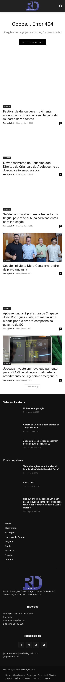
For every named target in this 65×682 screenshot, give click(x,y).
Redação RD (8, 123)
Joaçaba (7, 106)
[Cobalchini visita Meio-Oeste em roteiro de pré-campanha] (32, 247)
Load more (31, 386)
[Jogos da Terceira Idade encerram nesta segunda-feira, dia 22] (12, 446)
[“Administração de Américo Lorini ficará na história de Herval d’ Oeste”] (12, 471)
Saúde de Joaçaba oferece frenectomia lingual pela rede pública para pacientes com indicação (30, 218)
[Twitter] (36, 645)
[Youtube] (44, 645)
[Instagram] (29, 645)
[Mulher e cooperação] (12, 413)
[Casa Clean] (12, 487)
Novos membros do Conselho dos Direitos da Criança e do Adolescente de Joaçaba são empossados (31, 166)
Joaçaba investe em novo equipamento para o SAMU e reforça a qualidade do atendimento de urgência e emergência (30, 372)
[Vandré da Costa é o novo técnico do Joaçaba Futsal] (12, 429)
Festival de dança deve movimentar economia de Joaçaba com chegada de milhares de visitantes (30, 115)
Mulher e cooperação (33, 408)
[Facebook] (21, 645)
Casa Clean (28, 482)
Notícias (7, 308)
